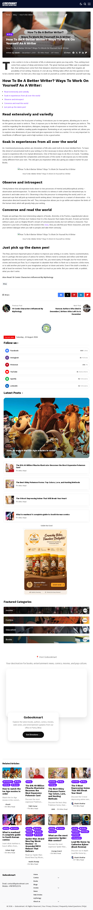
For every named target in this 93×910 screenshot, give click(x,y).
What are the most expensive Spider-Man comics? (57, 838)
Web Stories (37, 895)
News (35, 891)
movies (36, 888)
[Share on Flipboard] (86, 53)
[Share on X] (77, 53)
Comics (36, 878)
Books (35, 881)
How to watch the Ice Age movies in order (31, 450)
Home (8, 15)
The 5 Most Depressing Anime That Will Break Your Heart (41, 498)
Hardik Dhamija (33, 862)
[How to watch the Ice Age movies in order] (46, 428)
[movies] (46, 610)
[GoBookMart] (9, 4)
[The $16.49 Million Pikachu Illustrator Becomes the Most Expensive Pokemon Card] (10, 468)
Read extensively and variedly (16, 92)
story (46, 225)
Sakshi (17, 53)
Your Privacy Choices (50, 906)
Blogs (35, 884)
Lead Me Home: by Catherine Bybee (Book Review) (80, 844)
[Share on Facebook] (73, 53)
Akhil (53, 809)
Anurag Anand (56, 851)
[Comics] (46, 620)
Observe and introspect (14, 99)
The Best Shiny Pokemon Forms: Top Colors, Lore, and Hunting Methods (48, 482)
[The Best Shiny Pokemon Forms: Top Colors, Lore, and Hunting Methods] (10, 484)
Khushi (7, 804)
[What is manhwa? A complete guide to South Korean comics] (10, 516)
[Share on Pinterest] (80, 53)
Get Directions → (33, 735)
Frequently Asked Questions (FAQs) (72, 906)
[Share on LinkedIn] (83, 53)
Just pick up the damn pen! (15, 107)
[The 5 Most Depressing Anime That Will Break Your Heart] (10, 500)
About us (36, 901)
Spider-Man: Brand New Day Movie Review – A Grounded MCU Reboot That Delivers (34, 845)
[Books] (46, 639)
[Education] (46, 630)
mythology (37, 898)
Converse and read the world (16, 103)
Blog (15, 15)
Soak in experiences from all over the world (22, 95)
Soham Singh (10, 850)
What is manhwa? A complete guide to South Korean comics (43, 514)
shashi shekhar (79, 803)
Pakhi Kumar (32, 806)
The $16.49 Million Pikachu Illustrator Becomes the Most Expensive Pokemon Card (50, 466)
